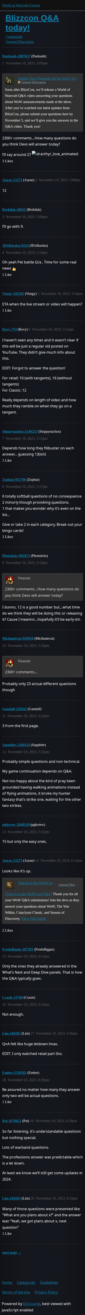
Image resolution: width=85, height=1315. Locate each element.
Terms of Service (16, 1292)
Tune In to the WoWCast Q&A (37, 883)
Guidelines (49, 1282)
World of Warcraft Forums (21, 5)
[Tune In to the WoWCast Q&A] (28, 894)
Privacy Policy (46, 1292)
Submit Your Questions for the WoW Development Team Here (49, 78)
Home (7, 1282)
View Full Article (33, 918)
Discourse (31, 1303)
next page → (12, 1252)
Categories (26, 1282)
